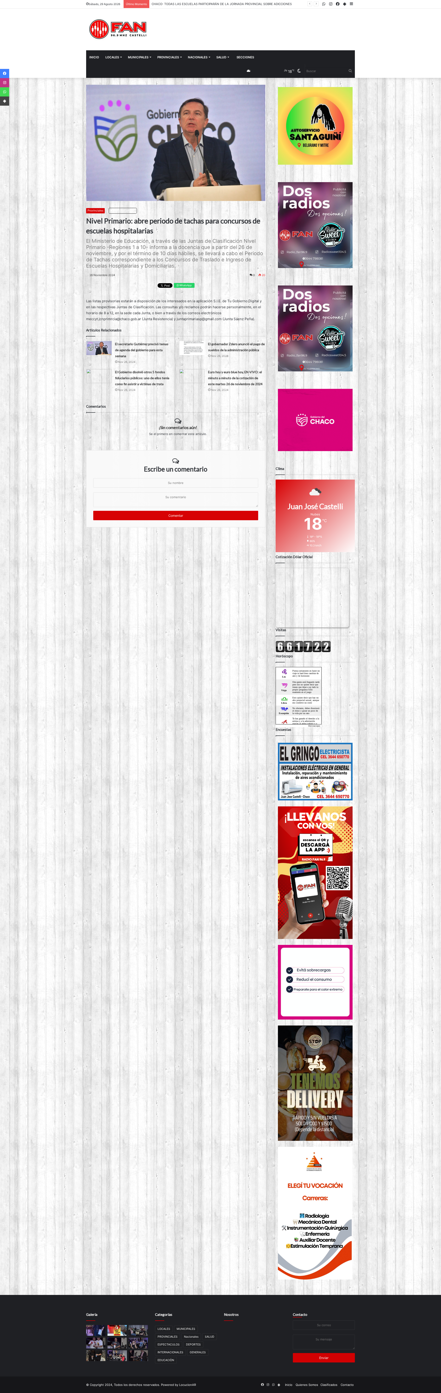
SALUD (221, 57)
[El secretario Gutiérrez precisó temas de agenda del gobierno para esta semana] (99, 348)
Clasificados (328, 1385)
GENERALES (198, 1352)
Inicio (94, 57)
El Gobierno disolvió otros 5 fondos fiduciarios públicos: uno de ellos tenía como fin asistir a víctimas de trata (142, 378)
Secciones (245, 57)
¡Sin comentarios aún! (178, 427)
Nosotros (231, 1314)
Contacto (300, 1314)
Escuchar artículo (123, 210)
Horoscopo (314, 725)
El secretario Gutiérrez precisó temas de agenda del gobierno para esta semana (141, 350)
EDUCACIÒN (166, 1360)
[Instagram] (4, 82)
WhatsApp (185, 285)
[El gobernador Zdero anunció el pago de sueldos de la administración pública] (192, 348)
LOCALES (112, 57)
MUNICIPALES (138, 57)
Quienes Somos (307, 1385)
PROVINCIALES (168, 57)
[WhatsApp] (4, 91)
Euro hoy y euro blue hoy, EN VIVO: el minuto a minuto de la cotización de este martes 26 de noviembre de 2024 (235, 378)
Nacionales (197, 57)
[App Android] (4, 101)
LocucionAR (187, 1385)
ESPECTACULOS (169, 1344)
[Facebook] (4, 73)
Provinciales (95, 210)
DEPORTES (193, 1344)
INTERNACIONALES (170, 1352)
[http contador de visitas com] (303, 651)
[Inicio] (118, 29)
